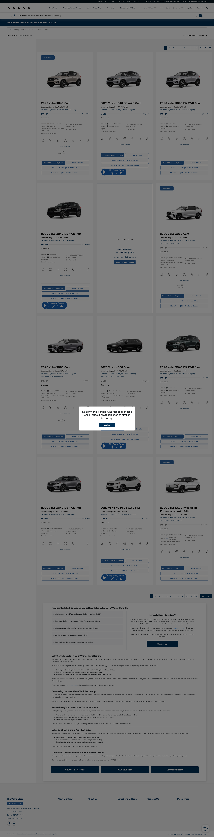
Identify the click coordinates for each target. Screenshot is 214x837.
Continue (107, 425)
